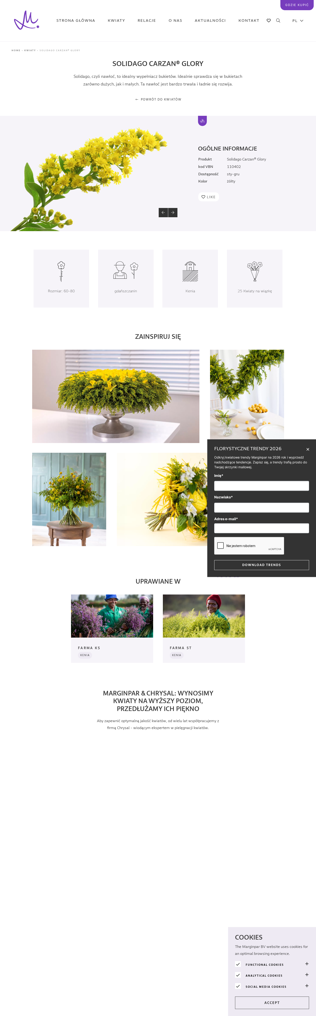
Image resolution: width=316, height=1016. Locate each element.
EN (298, 44)
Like (211, 197)
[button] (163, 212)
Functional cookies (265, 964)
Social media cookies (266, 986)
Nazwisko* (223, 497)
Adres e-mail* (226, 518)
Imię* (218, 475)
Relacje (147, 21)
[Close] (308, 449)
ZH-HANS (298, 67)
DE (298, 56)
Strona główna (75, 21)
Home (16, 50)
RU (298, 102)
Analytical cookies (264, 975)
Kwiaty (116, 21)
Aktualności (210, 21)
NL (298, 33)
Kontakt (249, 21)
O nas (175, 21)
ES (298, 79)
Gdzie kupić (297, 5)
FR (298, 90)
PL (295, 21)
